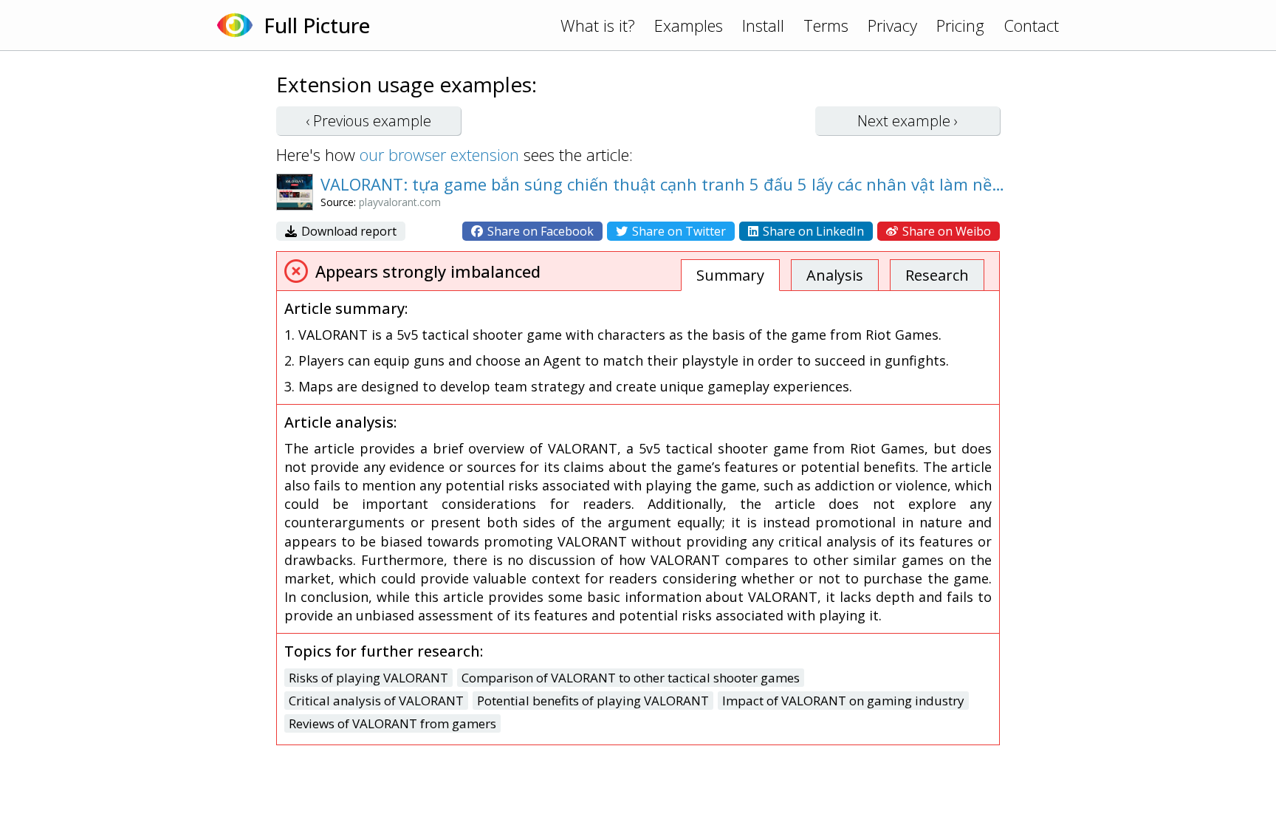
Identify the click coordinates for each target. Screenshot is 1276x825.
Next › (907, 121)
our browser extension (439, 154)
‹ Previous (368, 121)
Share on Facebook (539, 231)
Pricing (960, 25)
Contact (1031, 25)
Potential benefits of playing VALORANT (593, 700)
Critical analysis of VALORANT (376, 700)
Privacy (892, 25)
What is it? (597, 25)
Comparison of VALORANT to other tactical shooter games (631, 677)
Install (763, 25)
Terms (825, 25)
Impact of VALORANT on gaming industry (843, 700)
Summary (730, 275)
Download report (347, 231)
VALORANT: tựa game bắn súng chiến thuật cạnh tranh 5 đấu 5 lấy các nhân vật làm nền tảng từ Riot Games (663, 184)
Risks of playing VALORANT (368, 677)
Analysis (834, 275)
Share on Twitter (677, 231)
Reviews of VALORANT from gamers (392, 723)
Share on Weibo (945, 231)
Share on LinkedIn (812, 231)
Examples (688, 25)
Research (937, 275)
